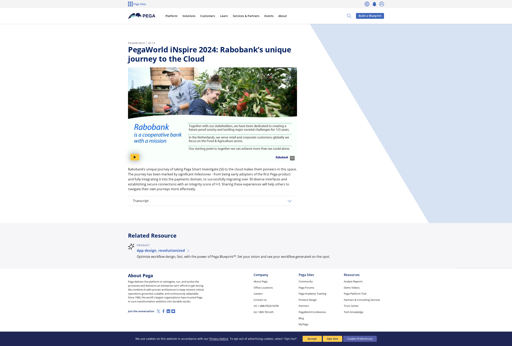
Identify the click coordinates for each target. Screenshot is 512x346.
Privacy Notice (218, 339)
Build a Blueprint (370, 16)
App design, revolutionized (161, 250)
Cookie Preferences (360, 339)
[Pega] (142, 16)
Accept (312, 339)
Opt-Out (332, 339)
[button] (212, 201)
